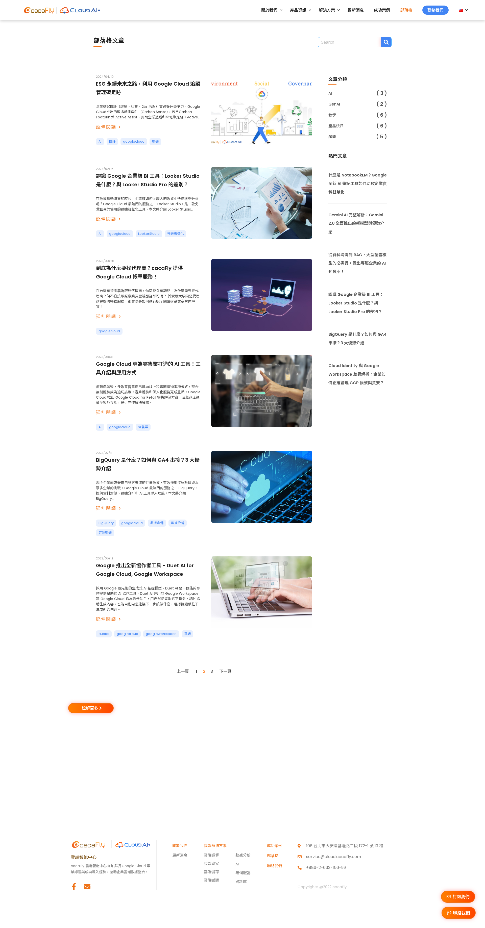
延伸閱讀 (106, 127)
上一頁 (183, 671)
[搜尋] (386, 42)
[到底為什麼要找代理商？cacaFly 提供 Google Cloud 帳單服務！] (261, 295)
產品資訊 (298, 10)
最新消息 (356, 10)
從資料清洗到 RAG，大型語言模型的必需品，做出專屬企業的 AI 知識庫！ (357, 263)
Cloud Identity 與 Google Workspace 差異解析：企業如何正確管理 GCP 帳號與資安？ (356, 374)
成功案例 (382, 10)
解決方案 (327, 10)
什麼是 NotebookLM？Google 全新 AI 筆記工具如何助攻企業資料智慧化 (357, 183)
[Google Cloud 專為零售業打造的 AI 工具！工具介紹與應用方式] (261, 391)
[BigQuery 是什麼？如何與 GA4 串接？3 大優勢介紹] (261, 487)
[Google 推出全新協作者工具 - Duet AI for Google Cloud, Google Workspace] (261, 592)
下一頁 (225, 671)
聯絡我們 (435, 10)
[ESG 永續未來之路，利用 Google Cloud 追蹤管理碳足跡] (261, 111)
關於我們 (269, 10)
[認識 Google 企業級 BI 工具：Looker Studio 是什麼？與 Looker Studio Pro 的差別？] (261, 203)
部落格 (406, 10)
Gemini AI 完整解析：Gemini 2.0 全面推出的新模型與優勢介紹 (356, 223)
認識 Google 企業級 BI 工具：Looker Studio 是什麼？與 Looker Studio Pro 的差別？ (355, 303)
